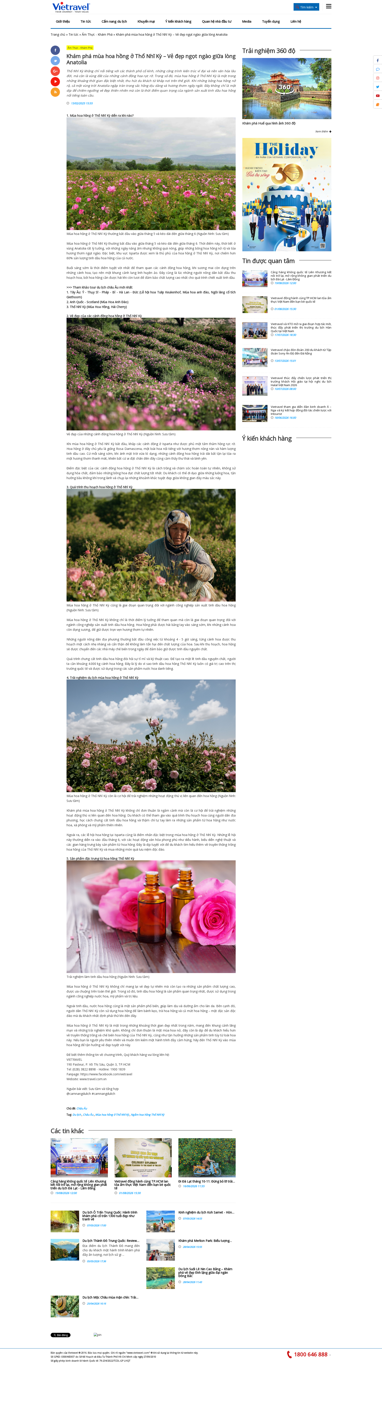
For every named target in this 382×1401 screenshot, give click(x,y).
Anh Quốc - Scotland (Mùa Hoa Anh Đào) (99, 302)
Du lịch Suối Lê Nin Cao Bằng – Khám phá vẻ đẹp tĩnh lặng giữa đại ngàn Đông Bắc (205, 1272)
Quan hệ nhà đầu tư (216, 21)
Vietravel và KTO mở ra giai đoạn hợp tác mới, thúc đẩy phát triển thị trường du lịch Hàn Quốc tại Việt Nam (301, 327)
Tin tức (85, 21)
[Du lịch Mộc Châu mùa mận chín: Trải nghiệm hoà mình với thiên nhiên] (65, 1306)
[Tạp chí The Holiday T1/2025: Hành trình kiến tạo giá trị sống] (286, 194)
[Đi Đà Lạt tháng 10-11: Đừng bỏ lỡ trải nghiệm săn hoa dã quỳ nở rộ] (207, 1159)
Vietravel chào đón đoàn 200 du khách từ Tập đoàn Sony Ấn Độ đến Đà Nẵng (301, 351)
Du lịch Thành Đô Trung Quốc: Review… (110, 1240)
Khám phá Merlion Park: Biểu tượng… (205, 1240)
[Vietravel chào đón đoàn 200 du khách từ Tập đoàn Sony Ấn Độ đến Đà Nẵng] (254, 357)
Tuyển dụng (271, 21)
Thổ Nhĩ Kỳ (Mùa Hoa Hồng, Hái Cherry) (98, 307)
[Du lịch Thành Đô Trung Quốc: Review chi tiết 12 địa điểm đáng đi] (65, 1250)
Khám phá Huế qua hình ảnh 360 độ (269, 123)
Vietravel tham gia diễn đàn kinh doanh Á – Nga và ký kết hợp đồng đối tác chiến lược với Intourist (301, 410)
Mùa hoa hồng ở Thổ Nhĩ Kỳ (112, 1115)
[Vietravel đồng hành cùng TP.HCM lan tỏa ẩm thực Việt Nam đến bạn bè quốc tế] (143, 1159)
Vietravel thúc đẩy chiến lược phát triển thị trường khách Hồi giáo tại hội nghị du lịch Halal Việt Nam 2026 (301, 381)
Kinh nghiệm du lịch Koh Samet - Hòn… (206, 1212)
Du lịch (77, 1115)
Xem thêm (322, 131)
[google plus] (55, 71)
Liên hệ (295, 21)
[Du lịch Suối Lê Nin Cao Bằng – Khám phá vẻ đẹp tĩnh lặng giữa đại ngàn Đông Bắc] (160, 1278)
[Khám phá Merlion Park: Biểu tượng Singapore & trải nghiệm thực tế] (160, 1250)
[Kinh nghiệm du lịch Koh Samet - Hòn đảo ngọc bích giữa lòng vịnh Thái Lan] (160, 1221)
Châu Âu (81, 1108)
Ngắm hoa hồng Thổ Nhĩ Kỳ (147, 1115)
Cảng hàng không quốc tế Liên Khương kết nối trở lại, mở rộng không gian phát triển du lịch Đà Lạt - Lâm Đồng (79, 1184)
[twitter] (55, 60)
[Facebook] (55, 50)
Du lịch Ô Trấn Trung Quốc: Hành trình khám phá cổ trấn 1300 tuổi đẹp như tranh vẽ (109, 1215)
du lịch (101, 287)
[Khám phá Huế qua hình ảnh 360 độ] (284, 94)
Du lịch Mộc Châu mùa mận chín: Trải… (110, 1297)
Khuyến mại (146, 21)
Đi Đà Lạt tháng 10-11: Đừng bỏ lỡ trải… (206, 1181)
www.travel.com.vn (93, 1079)
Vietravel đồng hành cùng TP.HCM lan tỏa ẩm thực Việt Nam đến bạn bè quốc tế (143, 1184)
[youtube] (55, 81)
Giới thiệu (63, 21)
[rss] (55, 92)
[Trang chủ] (71, 7)
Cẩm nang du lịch (114, 21)
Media (246, 21)
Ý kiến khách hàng (178, 21)
